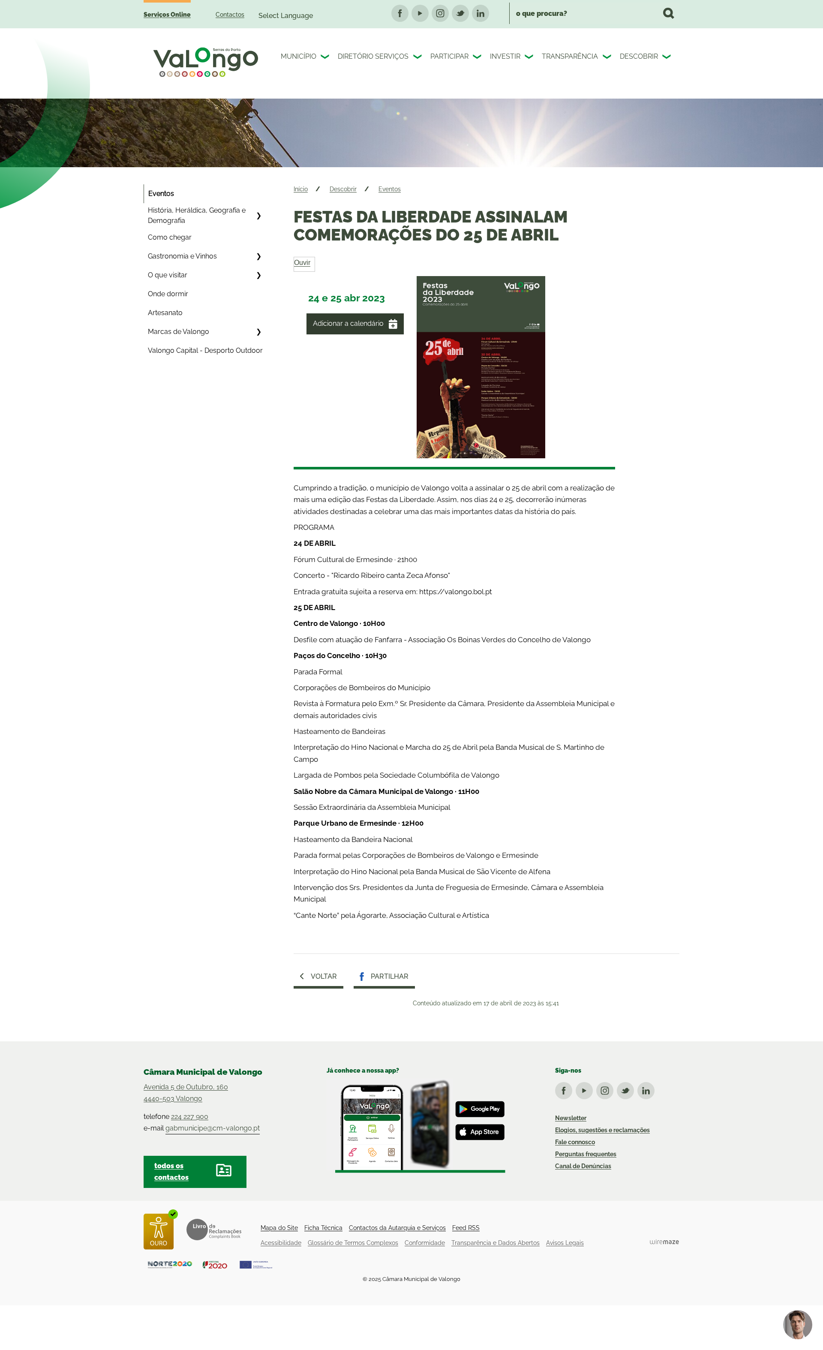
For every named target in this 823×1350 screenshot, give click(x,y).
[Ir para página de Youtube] (586, 1089)
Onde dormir (168, 294)
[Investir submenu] (529, 58)
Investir (505, 56)
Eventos (161, 193)
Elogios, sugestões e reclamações (602, 1130)
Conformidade (425, 1242)
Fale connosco (575, 1142)
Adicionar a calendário (348, 323)
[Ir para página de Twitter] (627, 1089)
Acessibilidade (281, 1242)
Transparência (570, 56)
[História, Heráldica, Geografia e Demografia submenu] (258, 215)
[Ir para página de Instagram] (606, 1089)
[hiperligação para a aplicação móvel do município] (416, 1126)
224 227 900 (189, 1116)
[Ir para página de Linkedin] (647, 1089)
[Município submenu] (325, 58)
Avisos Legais (565, 1242)
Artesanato (165, 313)
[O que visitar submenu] (258, 275)
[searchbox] (594, 13)
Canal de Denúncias (583, 1166)
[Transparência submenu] (607, 58)
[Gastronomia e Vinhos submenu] (258, 256)
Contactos (230, 14)
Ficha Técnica (323, 1227)
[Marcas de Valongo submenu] (258, 331)
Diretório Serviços (373, 56)
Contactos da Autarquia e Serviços (397, 1227)
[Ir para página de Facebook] (565, 1089)
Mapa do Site (279, 1227)
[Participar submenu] (478, 58)
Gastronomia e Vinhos (182, 256)
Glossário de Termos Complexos (353, 1242)
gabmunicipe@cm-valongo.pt (212, 1128)
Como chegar (170, 237)
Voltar (324, 976)
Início (301, 189)
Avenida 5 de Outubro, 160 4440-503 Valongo (186, 1093)
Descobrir (639, 56)
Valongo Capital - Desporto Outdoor (205, 350)
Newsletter (570, 1118)
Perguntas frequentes (585, 1154)
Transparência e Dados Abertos (495, 1242)
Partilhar (389, 976)
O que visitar (167, 275)
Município (298, 56)
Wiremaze (664, 1241)
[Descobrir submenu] (667, 58)
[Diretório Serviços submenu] (418, 58)
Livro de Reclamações (213, 1229)
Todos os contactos (171, 1172)
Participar (449, 56)
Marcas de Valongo (178, 332)
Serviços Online (167, 14)
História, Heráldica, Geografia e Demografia (197, 215)
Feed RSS (466, 1227)
